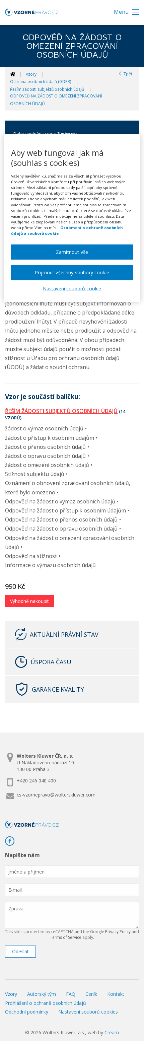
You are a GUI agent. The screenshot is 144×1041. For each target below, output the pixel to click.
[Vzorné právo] (32, 14)
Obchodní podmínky (26, 1012)
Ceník (91, 994)
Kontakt (115, 994)
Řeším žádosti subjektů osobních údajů (47, 89)
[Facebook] (12, 841)
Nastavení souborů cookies (88, 1012)
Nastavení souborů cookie (72, 289)
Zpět (127, 74)
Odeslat (20, 951)
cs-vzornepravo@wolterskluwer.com (56, 794)
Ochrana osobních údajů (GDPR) (40, 81)
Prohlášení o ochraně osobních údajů (45, 1003)
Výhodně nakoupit (29, 601)
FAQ (70, 994)
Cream (111, 1032)
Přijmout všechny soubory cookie (72, 272)
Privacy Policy (118, 931)
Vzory (31, 74)
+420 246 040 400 (36, 780)
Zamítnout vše (72, 252)
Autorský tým (41, 994)
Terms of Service (65, 937)
